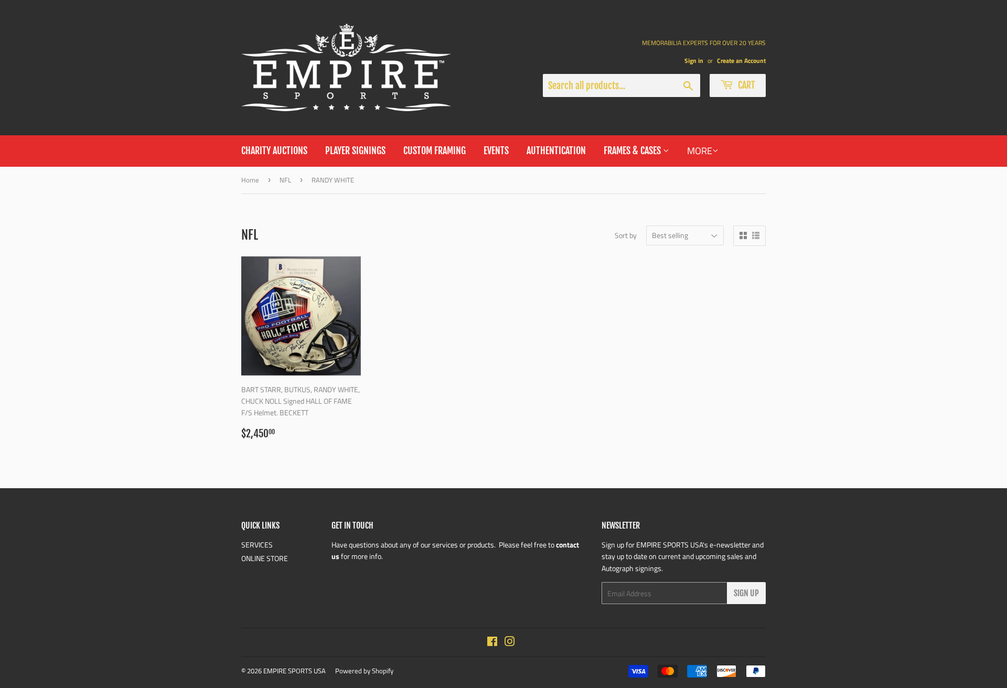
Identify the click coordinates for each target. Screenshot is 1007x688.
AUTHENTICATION (556, 150)
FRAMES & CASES (633, 150)
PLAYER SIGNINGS (355, 150)
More (699, 151)
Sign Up (746, 593)
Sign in (693, 61)
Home (250, 180)
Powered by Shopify (364, 670)
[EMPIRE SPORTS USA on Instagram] (510, 642)
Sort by (626, 235)
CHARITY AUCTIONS (274, 150)
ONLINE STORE (264, 558)
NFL (285, 180)
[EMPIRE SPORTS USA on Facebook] (492, 642)
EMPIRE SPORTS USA (294, 670)
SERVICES (257, 544)
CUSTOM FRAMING (434, 150)
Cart (745, 85)
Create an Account (741, 61)
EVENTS (496, 150)
